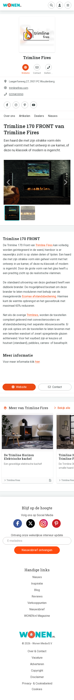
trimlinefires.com (18, 87)
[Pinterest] (56, 523)
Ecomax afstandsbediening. (39, 296)
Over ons (9, 116)
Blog (37, 590)
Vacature (37, 657)
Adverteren (37, 664)
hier (37, 361)
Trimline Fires (44, 245)
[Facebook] (17, 523)
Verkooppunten (37, 603)
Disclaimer (37, 677)
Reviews (37, 596)
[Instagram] (43, 523)
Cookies (37, 689)
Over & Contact (37, 651)
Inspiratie (37, 583)
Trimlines (32, 315)
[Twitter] (30, 523)
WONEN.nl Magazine (37, 615)
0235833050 (16, 94)
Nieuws (52, 116)
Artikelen (24, 116)
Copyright (37, 670)
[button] (9, 182)
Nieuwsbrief (37, 609)
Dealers (39, 116)
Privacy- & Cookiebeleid (37, 683)
